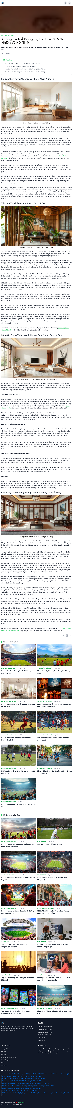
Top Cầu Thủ (41, 841)
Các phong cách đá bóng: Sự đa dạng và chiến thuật (53, 739)
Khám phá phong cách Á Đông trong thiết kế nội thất (18, 705)
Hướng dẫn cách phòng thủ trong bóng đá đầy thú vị (18, 772)
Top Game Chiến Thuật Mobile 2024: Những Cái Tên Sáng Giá (15, 1012)
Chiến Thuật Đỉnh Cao (9, 1008)
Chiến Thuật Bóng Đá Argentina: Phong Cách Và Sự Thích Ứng (53, 912)
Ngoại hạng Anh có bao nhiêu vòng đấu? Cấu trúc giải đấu (21, 1088)
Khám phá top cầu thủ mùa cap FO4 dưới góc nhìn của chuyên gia (53, 979)
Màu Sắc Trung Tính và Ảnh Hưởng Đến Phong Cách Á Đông (25, 69)
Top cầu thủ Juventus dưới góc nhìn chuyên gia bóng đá (15, 945)
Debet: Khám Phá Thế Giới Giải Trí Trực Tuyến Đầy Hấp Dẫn (22, 1081)
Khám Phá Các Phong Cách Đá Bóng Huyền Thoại (16, 672)
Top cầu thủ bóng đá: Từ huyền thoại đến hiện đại (17, 979)
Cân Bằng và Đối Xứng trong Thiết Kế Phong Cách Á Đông (25, 72)
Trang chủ (4, 1049)
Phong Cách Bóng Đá (8, 35)
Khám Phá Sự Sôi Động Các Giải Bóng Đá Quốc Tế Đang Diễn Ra (17, 845)
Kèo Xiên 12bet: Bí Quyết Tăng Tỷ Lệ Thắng (16, 1074)
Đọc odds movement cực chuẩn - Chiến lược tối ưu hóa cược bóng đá (25, 1083)
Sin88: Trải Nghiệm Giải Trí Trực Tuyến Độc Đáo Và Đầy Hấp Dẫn (23, 1078)
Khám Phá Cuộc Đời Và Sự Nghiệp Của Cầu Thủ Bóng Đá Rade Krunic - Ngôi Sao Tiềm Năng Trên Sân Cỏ (36, 1094)
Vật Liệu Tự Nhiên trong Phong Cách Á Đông (20, 66)
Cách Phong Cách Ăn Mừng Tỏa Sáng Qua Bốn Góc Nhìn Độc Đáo (54, 705)
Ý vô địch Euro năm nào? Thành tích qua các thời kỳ (19, 1090)
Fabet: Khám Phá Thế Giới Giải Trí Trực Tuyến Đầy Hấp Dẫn (21, 1076)
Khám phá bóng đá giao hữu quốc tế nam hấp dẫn (18, 879)
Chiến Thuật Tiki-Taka (45, 908)
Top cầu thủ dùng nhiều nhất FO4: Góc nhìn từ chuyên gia (52, 945)
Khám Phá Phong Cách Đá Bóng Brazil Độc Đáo (18, 805)
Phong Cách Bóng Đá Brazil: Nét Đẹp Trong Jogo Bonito (54, 772)
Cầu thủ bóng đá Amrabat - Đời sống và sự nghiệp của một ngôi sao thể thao (28, 1086)
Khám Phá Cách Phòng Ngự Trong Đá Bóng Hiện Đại (16, 739)
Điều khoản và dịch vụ (8, 1057)
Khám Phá (41, 1040)
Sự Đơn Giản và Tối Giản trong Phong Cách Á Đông (22, 63)
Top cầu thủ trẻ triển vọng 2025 (49, 844)
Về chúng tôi (5, 1060)
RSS (2, 1063)
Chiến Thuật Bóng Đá (8, 841)
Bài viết (3, 1054)
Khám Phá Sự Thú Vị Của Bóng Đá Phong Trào (53, 672)
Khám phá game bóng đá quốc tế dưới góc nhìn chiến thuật (18, 912)
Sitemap (4, 1065)
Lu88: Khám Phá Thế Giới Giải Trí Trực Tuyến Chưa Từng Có (50, 1074)
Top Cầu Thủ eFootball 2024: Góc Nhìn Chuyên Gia (52, 879)
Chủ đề (3, 1051)
